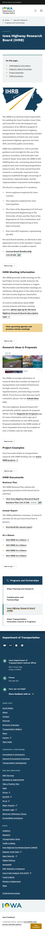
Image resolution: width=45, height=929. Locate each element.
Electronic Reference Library (14, 814)
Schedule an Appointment (13, 780)
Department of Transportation (9, 12)
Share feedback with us (19, 694)
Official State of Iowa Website (12, 2)
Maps (5, 886)
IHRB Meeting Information (19, 66)
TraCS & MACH (8, 877)
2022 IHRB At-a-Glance (16, 550)
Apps (5, 788)
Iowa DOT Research (20, 20)
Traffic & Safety (9, 843)
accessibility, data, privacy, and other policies (20, 923)
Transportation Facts (11, 839)
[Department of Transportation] (8, 8)
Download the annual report (19, 527)
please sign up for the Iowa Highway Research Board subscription (20, 313)
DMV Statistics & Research (14, 869)
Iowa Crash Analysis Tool (16, 873)
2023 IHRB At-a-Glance (16, 545)
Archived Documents (11, 893)
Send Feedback (9, 917)
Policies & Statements (12, 882)
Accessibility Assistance (13, 818)
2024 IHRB (16, 540)
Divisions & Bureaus (11, 725)
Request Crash (11, 852)
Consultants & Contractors (14, 755)
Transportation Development (14, 763)
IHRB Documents (16, 76)
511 (5, 801)
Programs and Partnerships (15, 23)
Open (9, 856)
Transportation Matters (12, 729)
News (5, 733)
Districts (6, 721)
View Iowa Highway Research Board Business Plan (23, 501)
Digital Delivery (9, 860)
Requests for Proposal (27, 413)
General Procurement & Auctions (16, 759)
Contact (6, 717)
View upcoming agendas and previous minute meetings (19, 327)
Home (7, 20)
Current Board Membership (19, 253)
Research (6, 835)
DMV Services (8, 776)
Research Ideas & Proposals (20, 69)
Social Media (8, 708)
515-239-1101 (14, 681)
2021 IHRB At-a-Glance (16, 555)
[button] (36, 926)
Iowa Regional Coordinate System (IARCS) (20, 848)
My (6, 797)
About (5, 712)
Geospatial (7, 865)
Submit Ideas (33, 398)
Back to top (8, 266)
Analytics (6, 831)
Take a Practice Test (11, 784)
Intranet (8, 810)
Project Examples (16, 73)
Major (9, 805)
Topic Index (7, 742)
